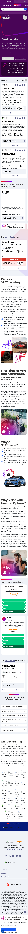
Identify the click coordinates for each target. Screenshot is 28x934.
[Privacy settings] (2, 931)
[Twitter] (10, 856)
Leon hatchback (5, 398)
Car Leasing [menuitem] (9, 1)
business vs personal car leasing (12, 306)
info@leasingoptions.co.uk (14, 849)
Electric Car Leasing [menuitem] (22, 13)
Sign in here (14, 932)
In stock (25, 80)
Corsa (20, 394)
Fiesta (14, 394)
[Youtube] (20, 856)
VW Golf (11, 403)
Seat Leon (8, 121)
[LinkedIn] (13, 856)
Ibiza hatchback (5, 391)
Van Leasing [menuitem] (23, 1)
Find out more (7, 58)
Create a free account (8, 929)
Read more (13, 53)
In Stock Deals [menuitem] (13, 13)
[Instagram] (6, 856)
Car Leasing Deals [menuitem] (5, 13)
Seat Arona (8, 153)
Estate (5, 191)
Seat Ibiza (8, 88)
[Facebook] (17, 856)
